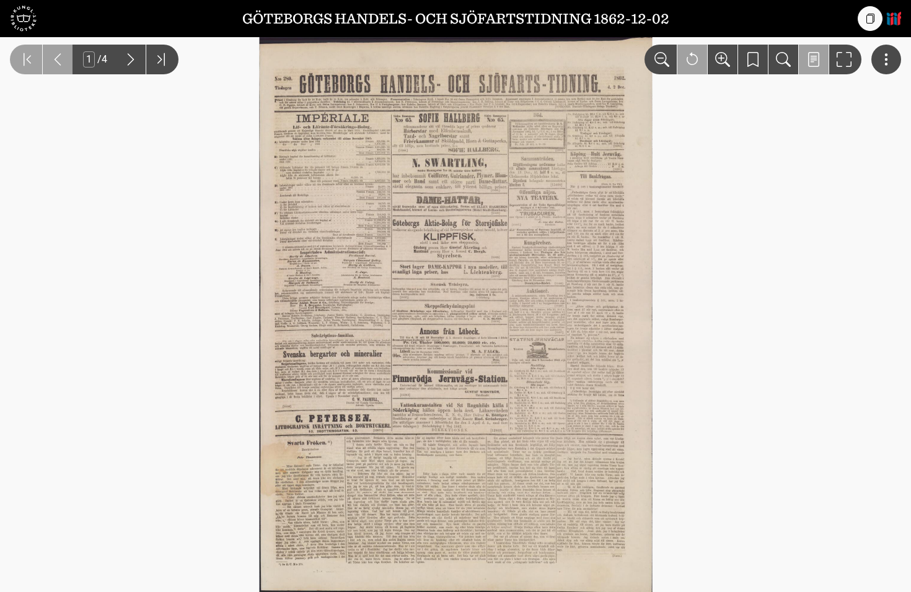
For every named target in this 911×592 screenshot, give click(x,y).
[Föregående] (58, 59)
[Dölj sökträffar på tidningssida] (814, 59)
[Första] (26, 59)
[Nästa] (131, 59)
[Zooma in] (722, 59)
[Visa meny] (886, 59)
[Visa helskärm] (845, 59)
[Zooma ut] (661, 59)
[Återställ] (692, 59)
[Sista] (162, 59)
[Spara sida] (753, 59)
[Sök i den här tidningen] (783, 59)
